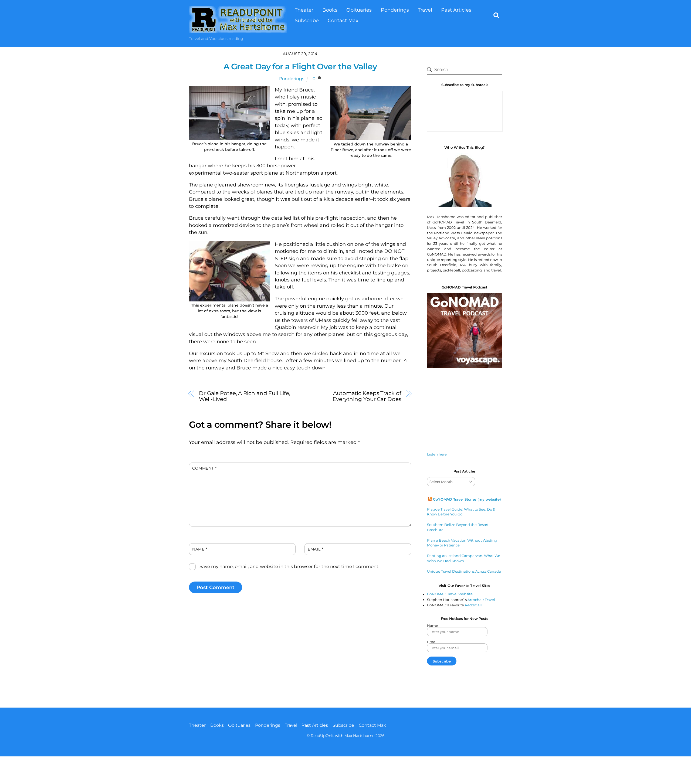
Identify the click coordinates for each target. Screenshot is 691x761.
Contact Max (343, 20)
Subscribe (307, 20)
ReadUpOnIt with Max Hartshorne (342, 735)
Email (315, 549)
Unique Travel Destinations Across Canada (464, 571)
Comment (204, 468)
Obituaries (359, 10)
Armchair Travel (481, 599)
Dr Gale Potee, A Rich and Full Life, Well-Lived (244, 396)
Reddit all (473, 605)
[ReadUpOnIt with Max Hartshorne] (238, 30)
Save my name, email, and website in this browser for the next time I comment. (289, 566)
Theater (304, 10)
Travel (425, 10)
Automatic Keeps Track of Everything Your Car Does (367, 396)
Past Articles (456, 10)
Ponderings (395, 10)
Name (199, 549)
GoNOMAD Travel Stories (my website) (467, 499)
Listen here (437, 454)
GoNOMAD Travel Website (450, 594)
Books (329, 10)
